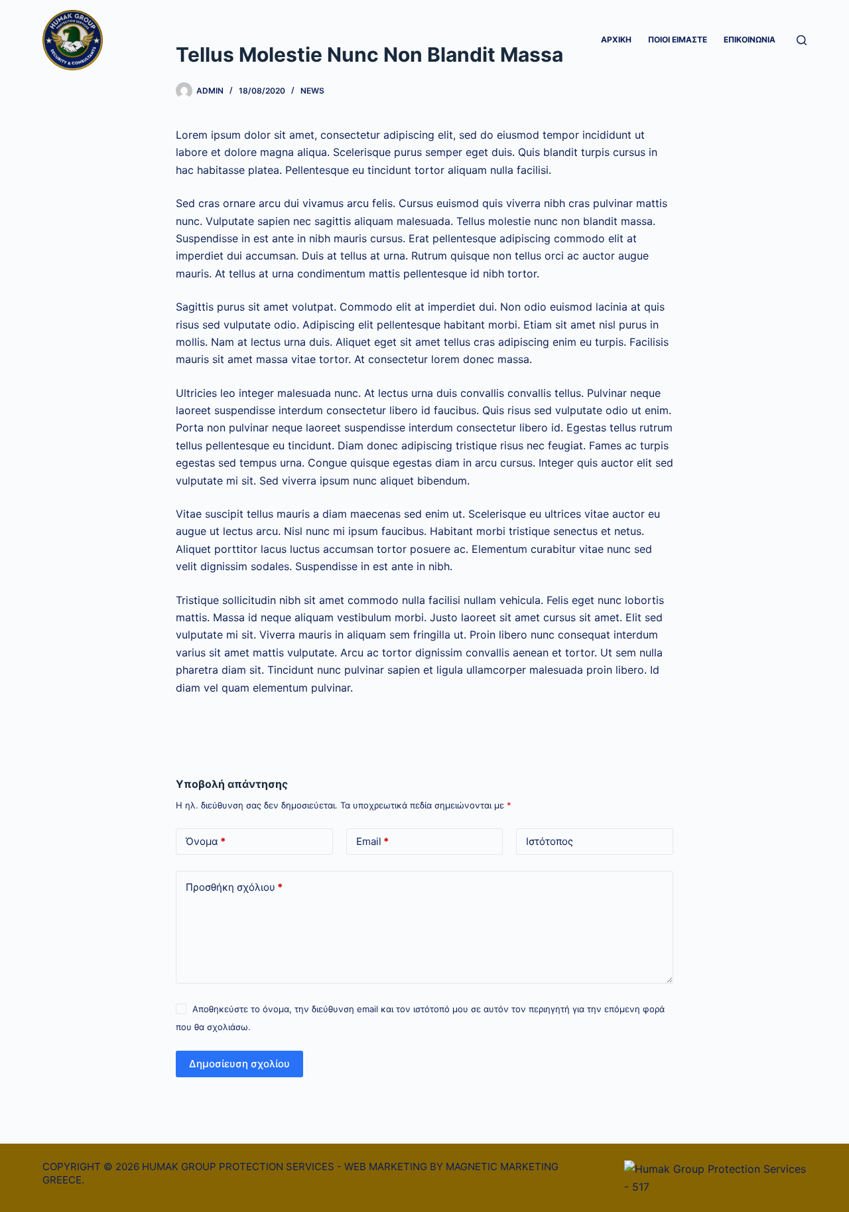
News (312, 91)
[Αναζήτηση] (802, 40)
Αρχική (616, 39)
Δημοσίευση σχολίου (239, 1063)
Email (372, 841)
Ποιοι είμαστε (677, 39)
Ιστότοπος (549, 841)
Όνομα (206, 841)
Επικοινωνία (749, 39)
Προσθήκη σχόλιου (234, 887)
